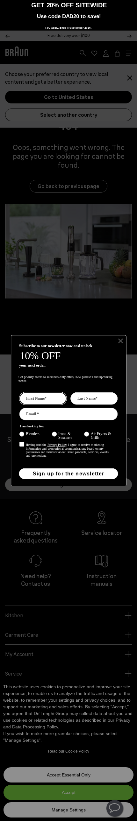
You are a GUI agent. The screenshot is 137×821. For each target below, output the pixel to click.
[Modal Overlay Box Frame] (68, 15)
